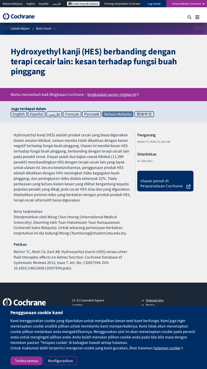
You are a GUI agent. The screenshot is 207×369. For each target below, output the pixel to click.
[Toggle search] (189, 17)
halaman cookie (166, 348)
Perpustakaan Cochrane (186, 3)
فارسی (56, 3)
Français (72, 114)
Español (43, 3)
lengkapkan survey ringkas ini (111, 94)
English (30, 3)
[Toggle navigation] (197, 17)
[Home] (20, 16)
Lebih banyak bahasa (85, 3)
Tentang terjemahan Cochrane (122, 3)
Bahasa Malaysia (12, 3)
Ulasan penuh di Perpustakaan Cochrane (161, 183)
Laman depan (20, 28)
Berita (150, 305)
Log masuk (154, 3)
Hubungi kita (155, 300)
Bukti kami (43, 28)
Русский (91, 114)
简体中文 (144, 114)
